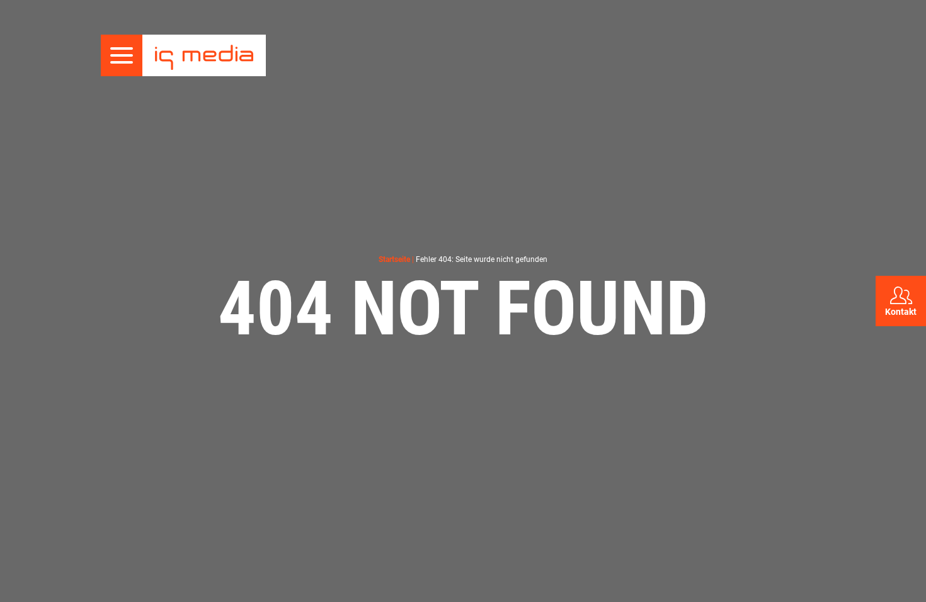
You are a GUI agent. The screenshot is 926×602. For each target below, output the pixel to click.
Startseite (394, 259)
